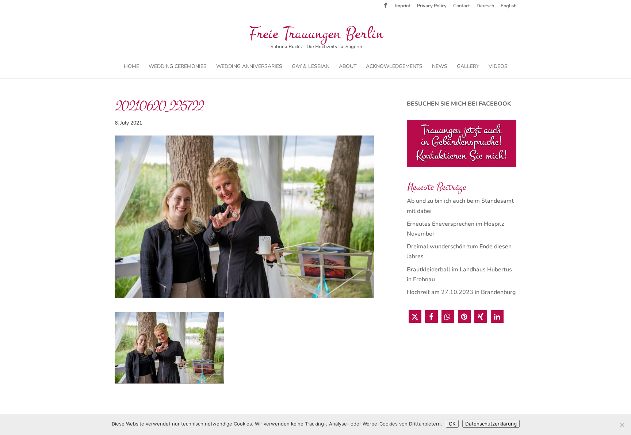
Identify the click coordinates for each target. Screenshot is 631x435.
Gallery (468, 67)
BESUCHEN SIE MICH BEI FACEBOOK (459, 104)
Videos (498, 67)
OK (452, 424)
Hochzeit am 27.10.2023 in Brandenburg (461, 292)
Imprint (402, 6)
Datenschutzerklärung (491, 424)
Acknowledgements (394, 67)
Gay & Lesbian (310, 67)
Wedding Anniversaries (249, 67)
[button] (415, 316)
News (439, 67)
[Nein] (622, 424)
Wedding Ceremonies (178, 67)
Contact (461, 6)
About (347, 67)
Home (131, 67)
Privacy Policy (432, 6)
